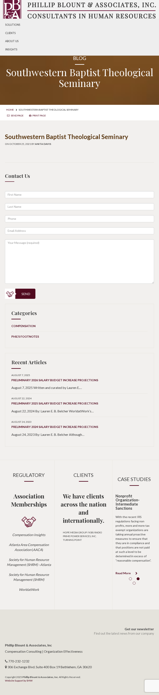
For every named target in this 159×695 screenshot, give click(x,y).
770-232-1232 (18, 661)
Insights (11, 49)
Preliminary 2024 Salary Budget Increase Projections (54, 427)
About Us (12, 41)
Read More (123, 573)
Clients (10, 33)
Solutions (12, 24)
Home (10, 109)
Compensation (23, 326)
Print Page (39, 115)
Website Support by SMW (19, 680)
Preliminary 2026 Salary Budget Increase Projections (54, 380)
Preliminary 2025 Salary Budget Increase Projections (54, 403)
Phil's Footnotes (25, 336)
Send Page (17, 115)
